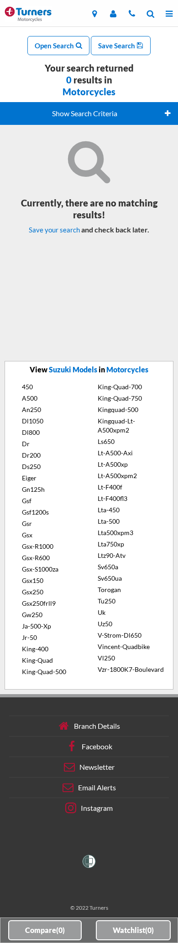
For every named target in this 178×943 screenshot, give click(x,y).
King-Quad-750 (120, 398)
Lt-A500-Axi (115, 453)
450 (27, 387)
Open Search (55, 45)
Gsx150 (32, 580)
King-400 (35, 649)
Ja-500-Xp (36, 626)
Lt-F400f (110, 487)
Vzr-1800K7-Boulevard (131, 669)
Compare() (45, 930)
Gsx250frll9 (39, 603)
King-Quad (37, 660)
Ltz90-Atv (112, 555)
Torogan (109, 589)
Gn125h (33, 489)
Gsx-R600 (36, 558)
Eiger (29, 478)
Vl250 (106, 658)
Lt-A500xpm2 (117, 475)
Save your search (54, 230)
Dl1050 (32, 421)
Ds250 (31, 466)
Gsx (27, 535)
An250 (31, 409)
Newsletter (97, 766)
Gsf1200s (35, 512)
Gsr (27, 523)
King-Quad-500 (44, 671)
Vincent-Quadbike (124, 646)
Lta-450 (109, 510)
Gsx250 (32, 592)
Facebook (97, 746)
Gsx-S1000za (40, 569)
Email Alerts (97, 787)
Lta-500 (109, 521)
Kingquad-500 (118, 409)
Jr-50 (29, 637)
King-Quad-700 (120, 387)
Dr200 (31, 455)
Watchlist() (133, 930)
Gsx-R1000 (37, 546)
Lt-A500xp (113, 464)
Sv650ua (110, 578)
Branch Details (97, 725)
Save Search (117, 45)
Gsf (26, 501)
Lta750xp (111, 544)
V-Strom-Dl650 (119, 635)
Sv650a (108, 567)
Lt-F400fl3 (112, 498)
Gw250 (32, 614)
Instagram (97, 807)
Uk (101, 612)
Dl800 (31, 432)
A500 (29, 398)
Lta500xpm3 (115, 532)
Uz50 (105, 624)
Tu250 (106, 601)
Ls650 (106, 441)
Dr (26, 444)
